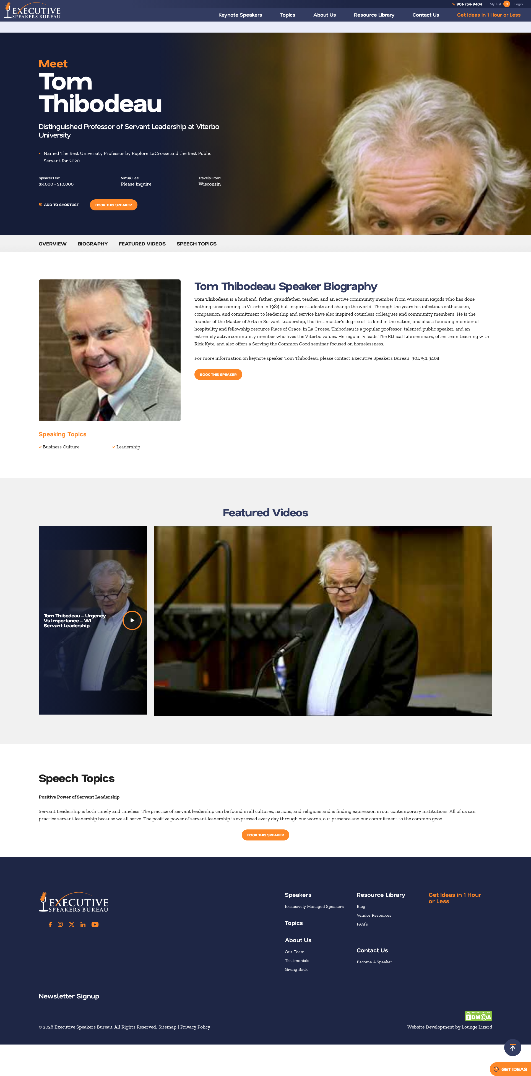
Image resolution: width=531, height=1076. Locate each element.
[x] (71, 924)
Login (518, 4)
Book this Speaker (113, 204)
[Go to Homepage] (32, 10)
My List (499, 4)
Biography (93, 243)
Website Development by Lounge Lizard (449, 1027)
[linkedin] (82, 924)
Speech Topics (197, 243)
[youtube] (95, 924)
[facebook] (50, 924)
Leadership (128, 447)
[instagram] (60, 924)
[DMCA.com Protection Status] (478, 1015)
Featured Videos (142, 243)
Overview (53, 243)
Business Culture (61, 447)
